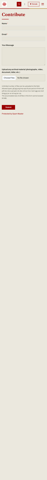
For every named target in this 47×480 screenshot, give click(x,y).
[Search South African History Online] (19, 4)
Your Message (8, 45)
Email (4, 34)
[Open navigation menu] (42, 4)
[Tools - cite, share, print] (24, 4)
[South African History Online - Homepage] (4, 4)
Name (4, 23)
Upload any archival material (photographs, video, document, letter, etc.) (22, 70)
